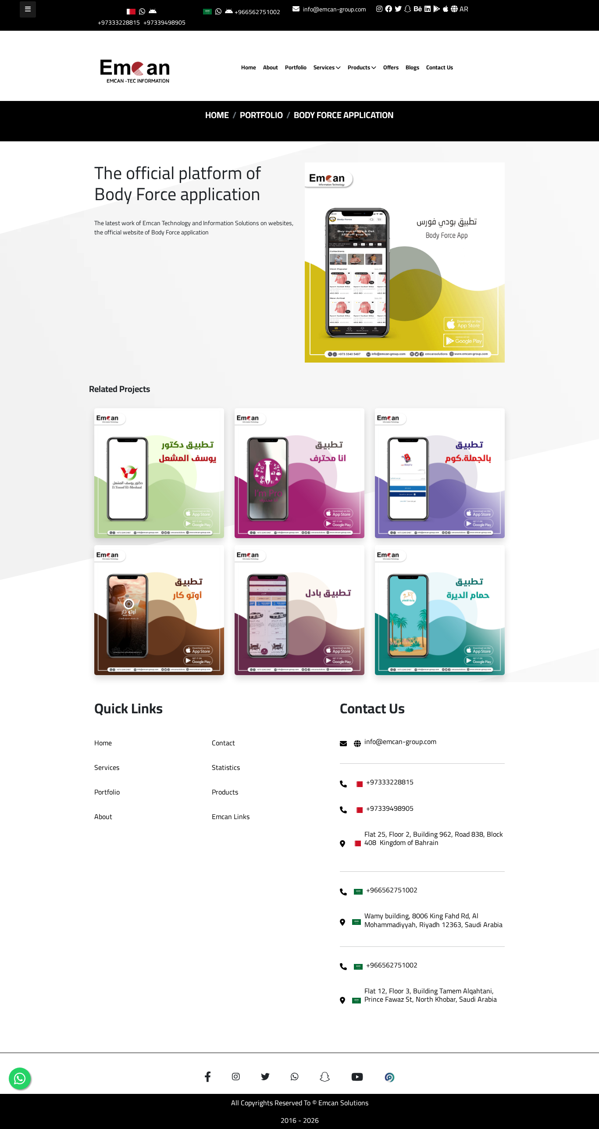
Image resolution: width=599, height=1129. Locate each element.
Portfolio (296, 67)
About (270, 67)
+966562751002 (257, 12)
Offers (391, 67)
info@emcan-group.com (334, 9)
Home (248, 67)
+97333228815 (119, 22)
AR (463, 8)
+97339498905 (164, 22)
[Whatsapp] (20, 1078)
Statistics (226, 767)
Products (359, 67)
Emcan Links (231, 816)
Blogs (412, 67)
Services (325, 67)
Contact (223, 742)
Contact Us (439, 67)
